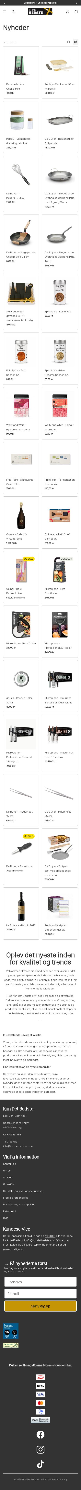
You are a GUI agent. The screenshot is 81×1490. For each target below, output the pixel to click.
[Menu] (4, 11)
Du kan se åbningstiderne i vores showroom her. (40, 1365)
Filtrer (12, 42)
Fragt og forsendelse (15, 1197)
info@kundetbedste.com (40, 1240)
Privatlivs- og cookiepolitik (18, 1204)
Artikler (7, 1177)
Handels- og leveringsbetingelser (23, 1191)
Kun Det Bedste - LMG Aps (35, 1479)
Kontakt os (9, 1163)
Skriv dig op (40, 1306)
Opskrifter (9, 1184)
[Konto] (67, 11)
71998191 (50, 1235)
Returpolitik (10, 1211)
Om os (7, 1170)
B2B (5, 1218)
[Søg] (13, 11)
